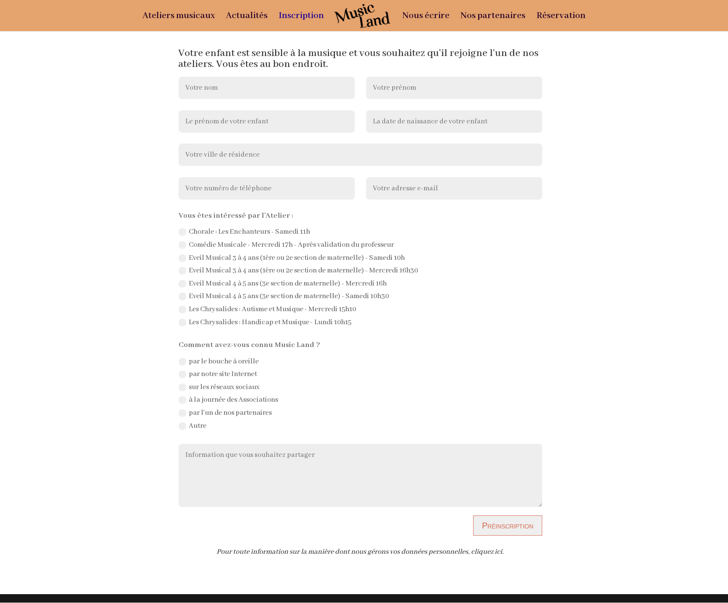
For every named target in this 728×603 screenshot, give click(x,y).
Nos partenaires (492, 17)
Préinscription (507, 525)
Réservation (561, 17)
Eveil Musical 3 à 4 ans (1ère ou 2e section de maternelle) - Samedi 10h (297, 257)
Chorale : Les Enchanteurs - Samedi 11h (249, 231)
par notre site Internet (223, 374)
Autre (197, 426)
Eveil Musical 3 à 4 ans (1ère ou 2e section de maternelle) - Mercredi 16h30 (303, 270)
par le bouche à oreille (224, 361)
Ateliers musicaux (178, 17)
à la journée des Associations (233, 399)
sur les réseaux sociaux (224, 387)
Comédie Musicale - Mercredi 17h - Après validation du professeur (291, 244)
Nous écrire (426, 17)
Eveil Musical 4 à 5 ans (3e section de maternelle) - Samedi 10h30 (289, 296)
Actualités (247, 17)
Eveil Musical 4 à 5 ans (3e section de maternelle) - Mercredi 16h (288, 283)
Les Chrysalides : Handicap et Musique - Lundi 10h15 (270, 322)
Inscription (301, 17)
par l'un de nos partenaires (230, 412)
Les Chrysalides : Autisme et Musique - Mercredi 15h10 (272, 309)
